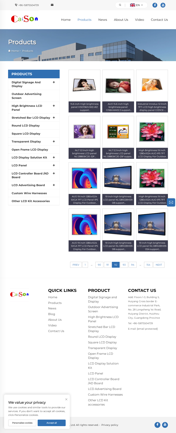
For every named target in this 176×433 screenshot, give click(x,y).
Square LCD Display (26, 133)
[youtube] (163, 5)
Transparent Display (26, 141)
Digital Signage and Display (26, 84)
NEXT (159, 264)
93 (124, 264)
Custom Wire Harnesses (29, 193)
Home (66, 20)
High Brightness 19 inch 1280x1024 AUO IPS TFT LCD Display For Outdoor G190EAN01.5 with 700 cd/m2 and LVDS (152, 156)
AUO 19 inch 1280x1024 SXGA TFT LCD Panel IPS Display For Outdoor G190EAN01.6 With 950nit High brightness (84, 202)
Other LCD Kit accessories (31, 201)
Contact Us (159, 20)
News (102, 20)
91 (107, 264)
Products (84, 20)
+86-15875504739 (28, 5)
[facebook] (154, 5)
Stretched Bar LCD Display (31, 117)
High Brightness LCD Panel (27, 107)
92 (115, 264)
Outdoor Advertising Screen (26, 95)
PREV (76, 264)
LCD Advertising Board (28, 185)
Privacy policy (109, 424)
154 (148, 264)
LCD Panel (19, 165)
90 (99, 264)
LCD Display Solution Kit (29, 157)
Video (139, 20)
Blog (51, 314)
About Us (121, 20)
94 (132, 264)
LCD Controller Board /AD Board (30, 175)
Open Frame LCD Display (30, 149)
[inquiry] (171, 202)
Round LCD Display (26, 125)
